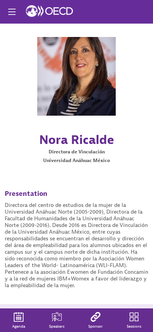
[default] (95, 320)
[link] (18, 320)
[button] (12, 12)
